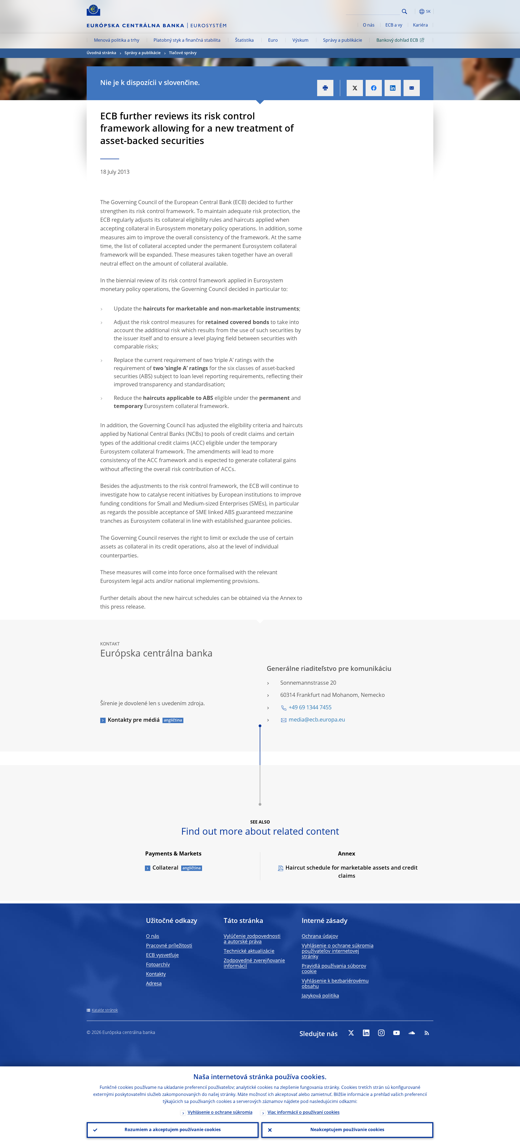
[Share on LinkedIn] (393, 88)
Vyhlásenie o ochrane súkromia (220, 1113)
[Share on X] (355, 88)
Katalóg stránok (105, 1010)
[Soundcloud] (411, 1032)
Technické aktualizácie (249, 951)
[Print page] (325, 88)
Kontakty (156, 974)
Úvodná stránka (101, 53)
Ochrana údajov (320, 936)
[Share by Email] (412, 88)
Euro (273, 40)
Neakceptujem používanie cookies (347, 1130)
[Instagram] (381, 1032)
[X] (351, 1032)
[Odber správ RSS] (426, 1032)
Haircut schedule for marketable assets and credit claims (351, 872)
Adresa (154, 983)
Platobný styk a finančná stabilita (187, 40)
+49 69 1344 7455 (310, 708)
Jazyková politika (320, 996)
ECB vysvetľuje (162, 955)
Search (404, 11)
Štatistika (244, 40)
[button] (414, 11)
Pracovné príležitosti (169, 945)
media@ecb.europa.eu (317, 720)
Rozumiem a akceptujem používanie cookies (173, 1130)
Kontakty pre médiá (134, 720)
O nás (369, 25)
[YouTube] (396, 1032)
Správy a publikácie (342, 40)
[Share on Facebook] (374, 88)
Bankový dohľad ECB (397, 40)
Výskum (300, 40)
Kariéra (420, 25)
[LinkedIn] (366, 1032)
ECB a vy (393, 25)
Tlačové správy (183, 53)
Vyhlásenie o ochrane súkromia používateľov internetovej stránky (337, 951)
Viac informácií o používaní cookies (304, 1113)
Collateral (165, 868)
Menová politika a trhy (116, 40)
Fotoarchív (158, 964)
